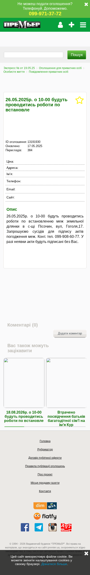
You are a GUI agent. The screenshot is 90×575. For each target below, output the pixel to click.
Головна (45, 441)
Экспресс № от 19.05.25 (19, 68)
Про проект (45, 474)
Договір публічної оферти (45, 457)
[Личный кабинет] (60, 24)
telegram (39, 527)
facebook (25, 527)
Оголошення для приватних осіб (60, 68)
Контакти (45, 491)
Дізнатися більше (54, 564)
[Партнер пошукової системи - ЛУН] (45, 518)
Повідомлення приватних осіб (48, 71)
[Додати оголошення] (71, 24)
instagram (52, 527)
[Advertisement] (45, 37)
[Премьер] (21, 24)
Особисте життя (14, 71)
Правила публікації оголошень (45, 466)
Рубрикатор (45, 449)
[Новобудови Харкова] (45, 508)
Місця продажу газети (45, 482)
